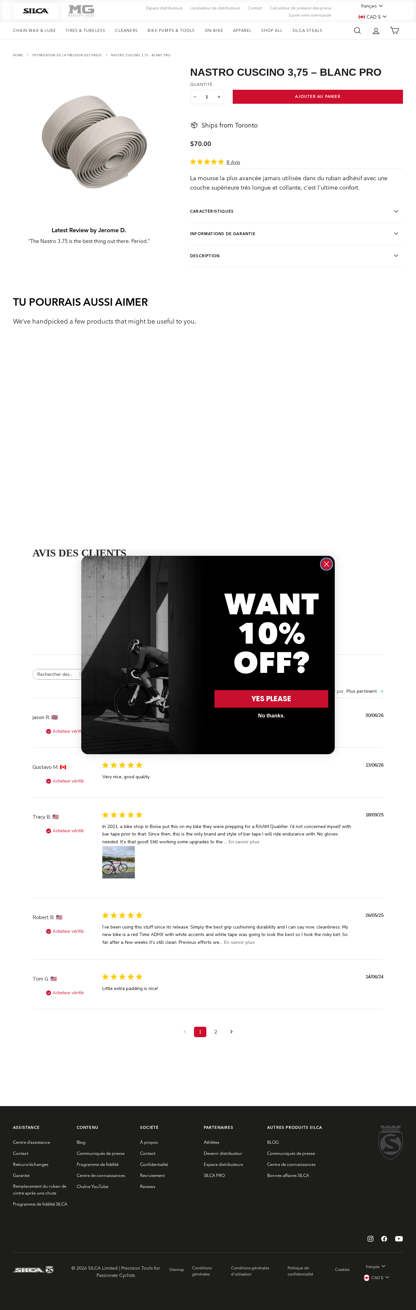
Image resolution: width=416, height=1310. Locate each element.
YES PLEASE (271, 699)
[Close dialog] (326, 564)
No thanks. (271, 715)
